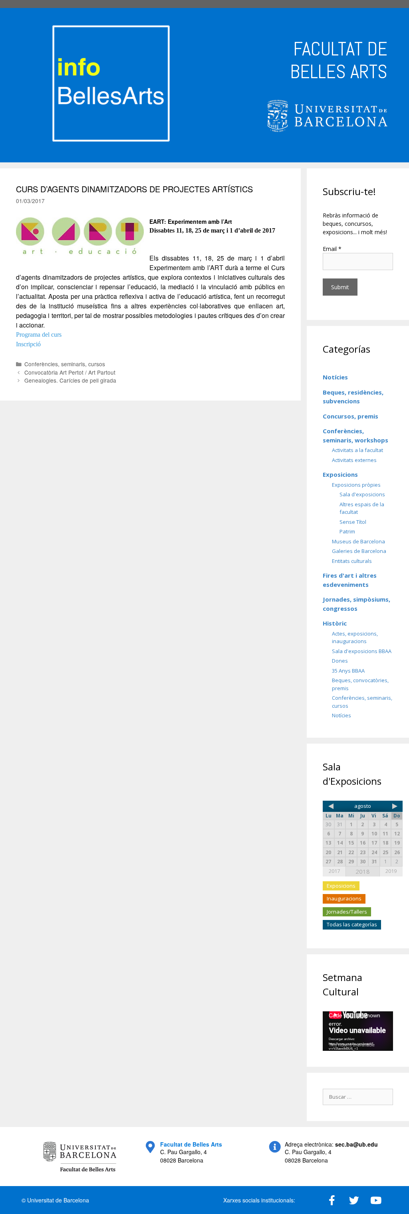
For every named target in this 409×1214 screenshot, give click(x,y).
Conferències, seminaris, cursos (64, 364)
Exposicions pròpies (356, 484)
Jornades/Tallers (347, 911)
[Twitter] (354, 1200)
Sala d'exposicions (362, 494)
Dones (340, 660)
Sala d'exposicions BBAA (361, 651)
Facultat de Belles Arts (191, 1144)
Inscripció (28, 344)
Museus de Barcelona (358, 541)
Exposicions (340, 474)
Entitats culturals (352, 561)
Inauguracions (344, 898)
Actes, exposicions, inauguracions (355, 637)
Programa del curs (39, 334)
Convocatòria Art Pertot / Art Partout (69, 372)
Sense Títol (353, 521)
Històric (335, 623)
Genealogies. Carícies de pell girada (70, 380)
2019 (391, 870)
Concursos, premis (350, 416)
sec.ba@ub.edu (356, 1144)
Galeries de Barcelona (359, 551)
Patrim (347, 531)
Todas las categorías (352, 924)
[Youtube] (376, 1200)
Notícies (335, 377)
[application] (358, 1031)
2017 (334, 870)
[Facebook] (332, 1200)
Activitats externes (354, 460)
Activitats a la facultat (357, 450)
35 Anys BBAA (348, 670)
